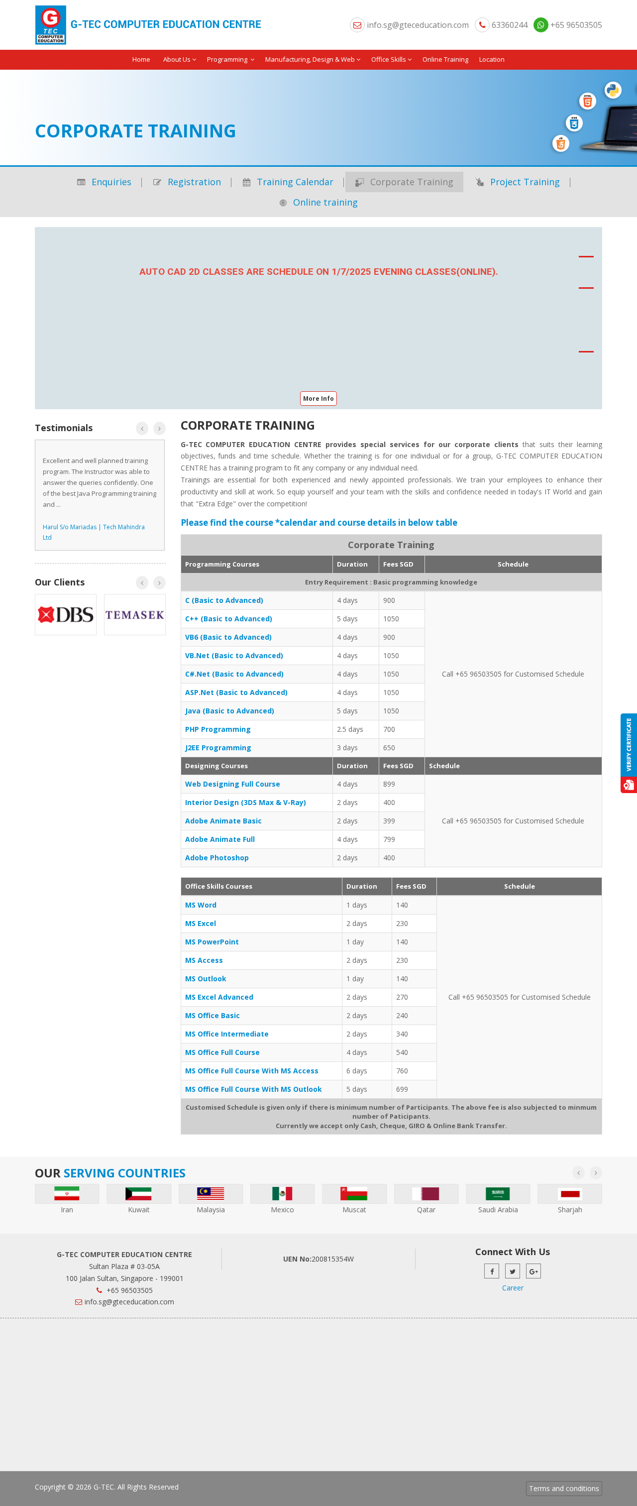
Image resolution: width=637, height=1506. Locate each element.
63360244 (509, 24)
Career (513, 1287)
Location (492, 59)
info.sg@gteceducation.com (418, 24)
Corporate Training (410, 182)
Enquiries (110, 182)
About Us (177, 59)
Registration (193, 182)
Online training (324, 202)
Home (141, 59)
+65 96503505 (575, 24)
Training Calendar (293, 182)
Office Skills (388, 59)
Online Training (445, 59)
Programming (228, 59)
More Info (318, 398)
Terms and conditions (564, 1488)
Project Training (524, 182)
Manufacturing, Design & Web (310, 59)
